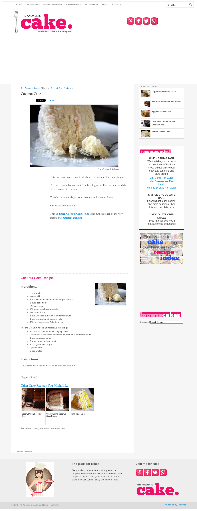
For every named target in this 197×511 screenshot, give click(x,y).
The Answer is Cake (30, 88)
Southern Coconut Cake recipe (72, 213)
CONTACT (116, 4)
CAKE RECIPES (33, 4)
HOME (19, 4)
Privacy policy (171, 504)
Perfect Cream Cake (161, 132)
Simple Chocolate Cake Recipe (166, 101)
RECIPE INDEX (91, 4)
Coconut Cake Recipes (60, 88)
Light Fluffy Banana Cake (164, 91)
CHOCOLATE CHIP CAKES (161, 216)
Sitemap (182, 504)
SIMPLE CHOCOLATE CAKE (161, 196)
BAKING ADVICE (73, 4)
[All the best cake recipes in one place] (43, 31)
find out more (111, 479)
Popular (145, 86)
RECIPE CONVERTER (52, 4)
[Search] (190, 4)
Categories (144, 322)
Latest (155, 86)
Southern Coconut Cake (63, 365)
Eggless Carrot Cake (161, 111)
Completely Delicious (71, 217)
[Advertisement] (98, 60)
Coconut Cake (30, 428)
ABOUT (105, 4)
